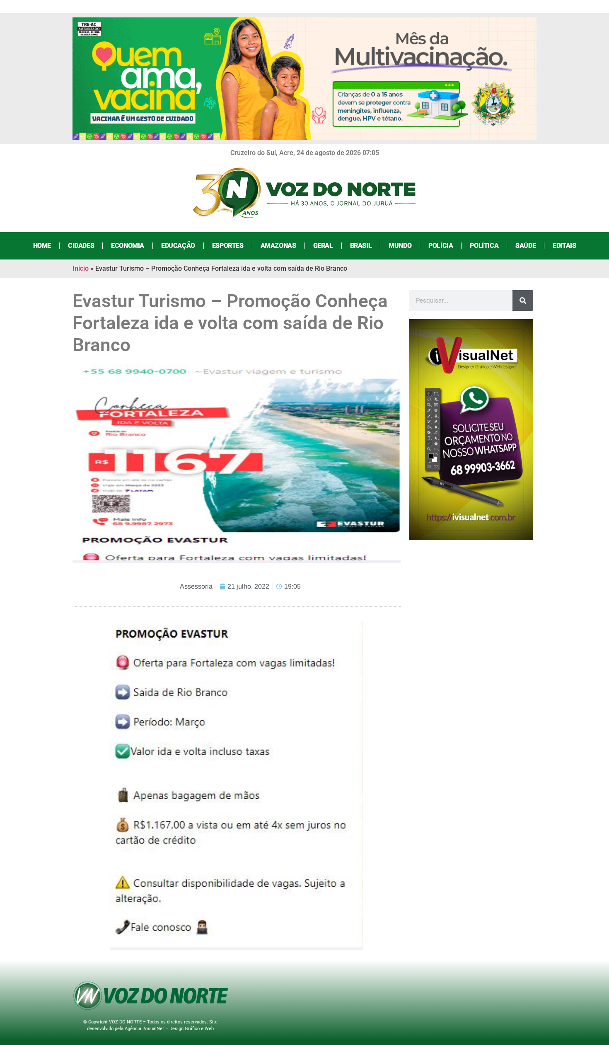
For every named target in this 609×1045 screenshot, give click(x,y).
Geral (323, 246)
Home (42, 246)
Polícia (440, 246)
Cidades (81, 246)
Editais (564, 246)
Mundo (400, 246)
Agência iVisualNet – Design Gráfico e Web (169, 1028)
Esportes (228, 246)
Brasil (361, 246)
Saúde (525, 246)
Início (80, 268)
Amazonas (278, 246)
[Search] (522, 300)
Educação (178, 246)
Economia (127, 246)
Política (484, 246)
